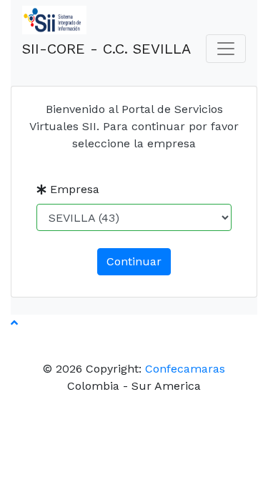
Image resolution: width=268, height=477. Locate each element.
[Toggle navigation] (226, 48)
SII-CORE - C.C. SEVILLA (106, 48)
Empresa (72, 189)
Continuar (134, 261)
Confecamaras (185, 368)
